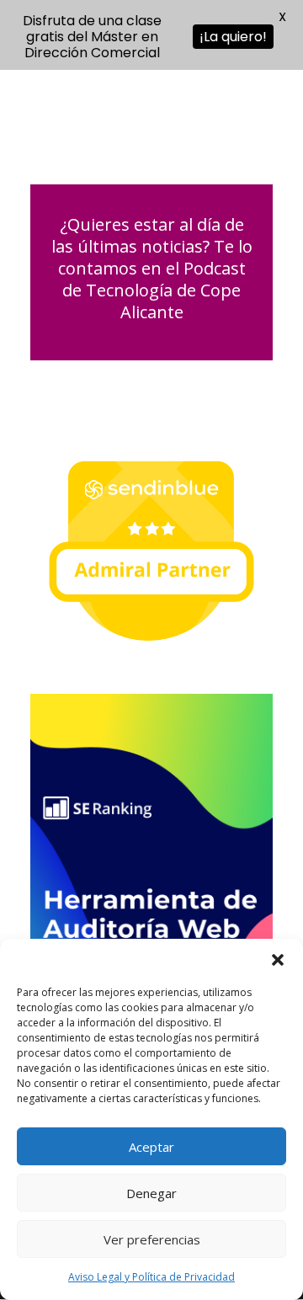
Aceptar (151, 1146)
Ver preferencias (152, 1239)
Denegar (151, 1193)
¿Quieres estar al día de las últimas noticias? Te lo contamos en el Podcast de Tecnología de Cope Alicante (151, 268)
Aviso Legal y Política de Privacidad (151, 1277)
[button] (277, 959)
